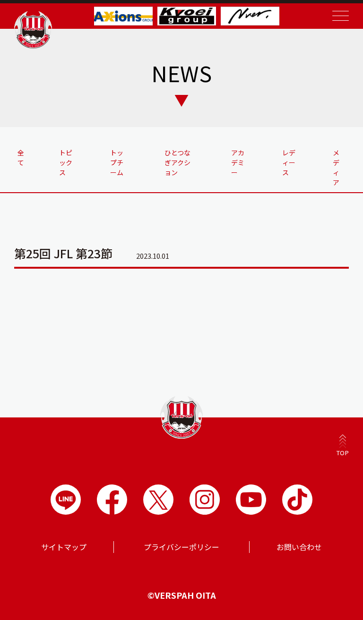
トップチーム (116, 162)
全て (20, 157)
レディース (288, 162)
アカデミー (237, 162)
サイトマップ (63, 546)
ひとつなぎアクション (177, 162)
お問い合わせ (299, 546)
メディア (336, 167)
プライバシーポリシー (181, 546)
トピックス (65, 162)
